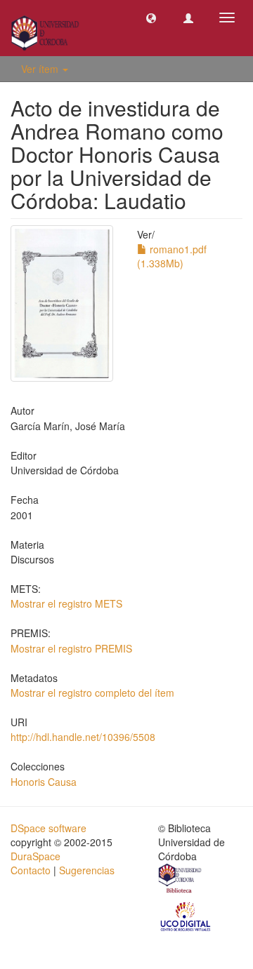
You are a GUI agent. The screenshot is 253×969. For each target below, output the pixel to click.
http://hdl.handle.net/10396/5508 (83, 737)
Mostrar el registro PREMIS (71, 648)
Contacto (31, 870)
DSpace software (48, 828)
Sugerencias (87, 870)
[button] (151, 17)
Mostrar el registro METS (66, 603)
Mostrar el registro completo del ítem (92, 693)
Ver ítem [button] (41, 69)
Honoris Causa (44, 782)
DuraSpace (35, 856)
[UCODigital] (186, 915)
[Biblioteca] (180, 880)
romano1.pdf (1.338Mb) (172, 256)
